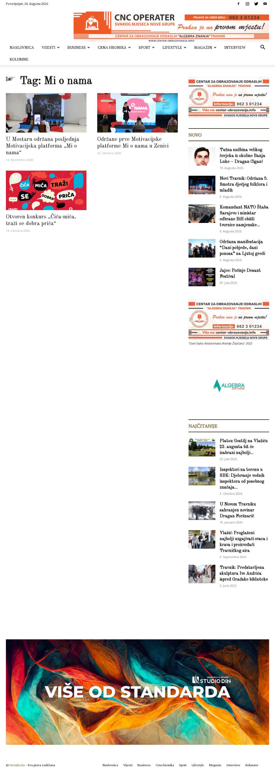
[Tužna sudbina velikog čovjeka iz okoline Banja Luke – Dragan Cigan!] (202, 156)
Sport (144, 47)
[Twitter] (256, 4)
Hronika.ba (17, 765)
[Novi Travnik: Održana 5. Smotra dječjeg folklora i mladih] (202, 185)
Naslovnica (22, 47)
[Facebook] (238, 4)
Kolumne (19, 59)
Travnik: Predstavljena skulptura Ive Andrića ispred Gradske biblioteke (244, 574)
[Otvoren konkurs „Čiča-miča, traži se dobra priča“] (46, 190)
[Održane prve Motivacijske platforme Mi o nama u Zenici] (137, 113)
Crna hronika (112, 47)
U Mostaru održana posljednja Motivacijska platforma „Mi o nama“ (42, 146)
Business (76, 47)
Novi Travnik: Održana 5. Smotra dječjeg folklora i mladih (244, 185)
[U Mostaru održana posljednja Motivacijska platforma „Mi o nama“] (46, 113)
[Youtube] (265, 4)
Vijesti (48, 47)
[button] (262, 47)
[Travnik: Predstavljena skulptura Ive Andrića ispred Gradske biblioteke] (202, 574)
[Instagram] (247, 4)
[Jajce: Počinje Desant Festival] (202, 277)
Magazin (203, 47)
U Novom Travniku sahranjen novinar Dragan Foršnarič (238, 510)
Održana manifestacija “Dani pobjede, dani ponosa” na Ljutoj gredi (242, 248)
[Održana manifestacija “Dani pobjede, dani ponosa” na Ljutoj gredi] (202, 248)
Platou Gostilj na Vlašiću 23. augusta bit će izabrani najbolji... (244, 447)
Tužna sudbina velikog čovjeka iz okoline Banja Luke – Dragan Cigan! (242, 156)
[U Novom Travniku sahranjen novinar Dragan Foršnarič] (202, 510)
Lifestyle (172, 47)
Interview (234, 47)
